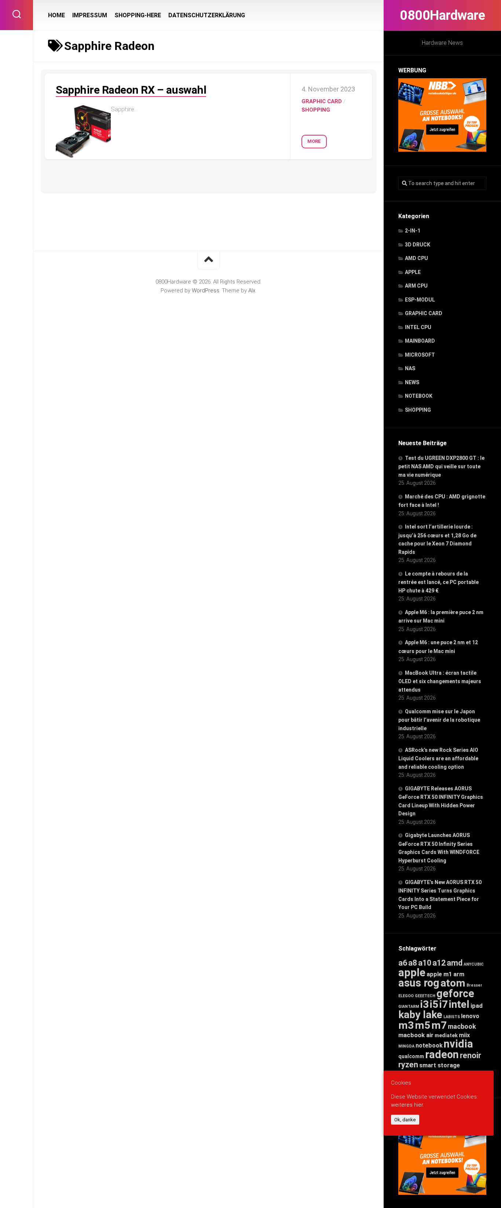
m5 (422, 1025)
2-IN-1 (412, 231)
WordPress (205, 290)
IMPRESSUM (89, 15)
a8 (412, 962)
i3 (424, 1004)
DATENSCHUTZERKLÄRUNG (206, 15)
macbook (462, 1027)
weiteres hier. (407, 1104)
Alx (251, 290)
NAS (410, 368)
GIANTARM (408, 1006)
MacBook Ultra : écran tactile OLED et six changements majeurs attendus (439, 681)
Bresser (474, 985)
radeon (442, 1054)
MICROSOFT (420, 355)
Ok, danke (405, 1119)
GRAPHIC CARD (423, 313)
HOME (56, 15)
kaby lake (420, 1015)
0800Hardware (442, 15)
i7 (443, 1004)
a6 (402, 962)
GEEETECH (425, 996)
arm (458, 974)
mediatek (446, 1035)
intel (459, 1004)
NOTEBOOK (418, 396)
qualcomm (411, 1056)
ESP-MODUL (420, 300)
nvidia (458, 1044)
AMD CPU (416, 258)
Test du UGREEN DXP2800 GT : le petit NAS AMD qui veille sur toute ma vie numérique (441, 466)
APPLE (413, 272)
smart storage (439, 1065)
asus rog (418, 983)
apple (411, 972)
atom (452, 983)
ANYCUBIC (474, 964)
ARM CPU (416, 286)
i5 (434, 1004)
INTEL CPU (418, 327)
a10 (424, 962)
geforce (455, 993)
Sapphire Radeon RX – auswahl (131, 89)
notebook (429, 1045)
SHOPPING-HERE (137, 15)
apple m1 (439, 974)
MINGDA (406, 1046)
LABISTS (451, 1016)
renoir (470, 1055)
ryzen (408, 1064)
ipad (477, 1005)
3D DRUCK (417, 245)
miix (464, 1035)
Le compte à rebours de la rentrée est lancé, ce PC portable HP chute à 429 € (438, 582)
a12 (439, 962)
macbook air (416, 1035)
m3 (406, 1025)
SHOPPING (418, 410)
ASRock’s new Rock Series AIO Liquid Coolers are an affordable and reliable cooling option (438, 758)
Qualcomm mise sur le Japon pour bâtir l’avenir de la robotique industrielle (439, 719)
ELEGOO (406, 996)
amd (454, 962)
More (314, 141)
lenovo (470, 1016)
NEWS (412, 382)
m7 (439, 1025)
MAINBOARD (420, 341)
